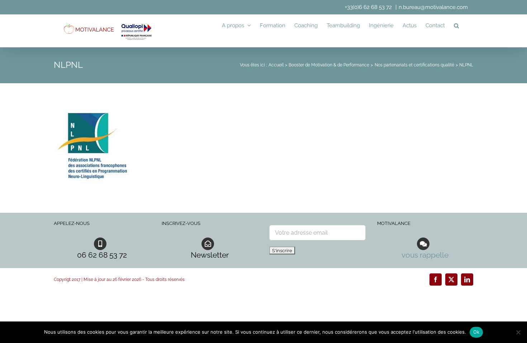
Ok (476, 332)
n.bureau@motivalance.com (433, 7)
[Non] (518, 332)
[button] (456, 25)
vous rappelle (425, 254)
